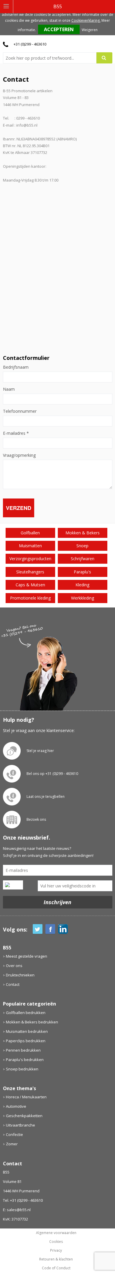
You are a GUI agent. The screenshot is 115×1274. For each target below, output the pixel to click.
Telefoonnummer (20, 411)
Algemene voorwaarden (56, 1233)
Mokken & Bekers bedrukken (32, 1022)
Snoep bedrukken (22, 1069)
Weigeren (90, 29)
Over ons (14, 965)
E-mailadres (16, 433)
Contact (12, 984)
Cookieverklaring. (86, 20)
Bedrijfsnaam (16, 367)
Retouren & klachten (56, 1259)
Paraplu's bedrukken (25, 1059)
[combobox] (52, 57)
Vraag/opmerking (19, 455)
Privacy (56, 1250)
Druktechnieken (20, 975)
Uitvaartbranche (20, 1125)
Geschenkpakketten (24, 1115)
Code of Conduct (56, 1268)
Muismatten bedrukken (27, 1031)
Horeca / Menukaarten (26, 1097)
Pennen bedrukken (23, 1050)
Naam (9, 389)
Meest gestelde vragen (26, 956)
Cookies (56, 1242)
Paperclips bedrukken (25, 1040)
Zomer (12, 1144)
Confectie (14, 1134)
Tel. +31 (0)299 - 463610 (23, 1200)
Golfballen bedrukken (25, 1012)
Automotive (16, 1106)
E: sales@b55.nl (17, 1209)
